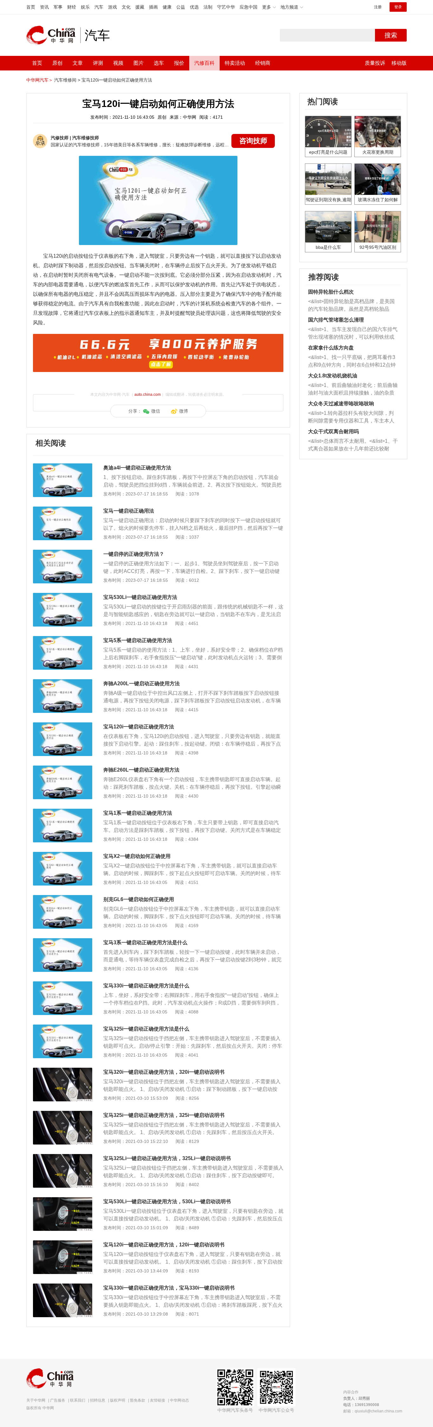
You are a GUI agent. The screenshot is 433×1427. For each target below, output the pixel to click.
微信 (155, 411)
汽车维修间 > (67, 80)
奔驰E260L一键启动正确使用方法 (141, 770)
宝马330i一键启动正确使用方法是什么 (146, 985)
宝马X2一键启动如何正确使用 (137, 856)
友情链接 (157, 1400)
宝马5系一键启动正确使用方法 (137, 640)
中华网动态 (179, 1400)
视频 (118, 63)
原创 (57, 63)
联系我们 (77, 1400)
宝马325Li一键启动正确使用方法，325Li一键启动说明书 (167, 1158)
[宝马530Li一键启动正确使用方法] (62, 596)
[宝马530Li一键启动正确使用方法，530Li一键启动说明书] (62, 1200)
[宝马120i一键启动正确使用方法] (62, 725)
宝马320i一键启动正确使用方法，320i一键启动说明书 (163, 1072)
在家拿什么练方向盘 (331, 347)
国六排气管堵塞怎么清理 (336, 319)
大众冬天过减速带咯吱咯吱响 (341, 403)
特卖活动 (235, 63)
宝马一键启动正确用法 (128, 511)
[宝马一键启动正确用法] (62, 509)
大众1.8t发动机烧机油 (332, 375)
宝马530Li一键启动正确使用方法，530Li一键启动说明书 (167, 1201)
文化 (126, 7)
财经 (71, 7)
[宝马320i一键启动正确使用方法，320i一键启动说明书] (62, 1070)
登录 (398, 7)
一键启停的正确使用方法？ (133, 554)
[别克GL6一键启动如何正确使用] (62, 898)
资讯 (44, 7)
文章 (78, 63)
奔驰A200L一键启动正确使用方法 (141, 683)
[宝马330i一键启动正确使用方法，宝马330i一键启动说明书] (62, 1286)
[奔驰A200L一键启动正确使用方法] (62, 682)
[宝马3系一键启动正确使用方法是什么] (62, 941)
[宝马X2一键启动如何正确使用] (62, 855)
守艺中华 (226, 7)
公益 (180, 7)
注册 (378, 7)
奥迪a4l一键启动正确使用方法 (137, 467)
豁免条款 (137, 1400)
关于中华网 (35, 1400)
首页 (30, 7)
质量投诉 (375, 63)
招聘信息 (97, 1400)
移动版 (399, 63)
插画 (153, 7)
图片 (138, 63)
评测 (98, 63)
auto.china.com (147, 394)
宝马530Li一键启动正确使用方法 (140, 597)
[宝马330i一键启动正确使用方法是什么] (62, 984)
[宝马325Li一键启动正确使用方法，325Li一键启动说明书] (62, 1157)
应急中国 (248, 7)
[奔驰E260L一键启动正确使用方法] (62, 768)
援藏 (139, 7)
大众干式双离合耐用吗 (333, 431)
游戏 (112, 7)
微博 (183, 411)
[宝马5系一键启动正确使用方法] (62, 639)
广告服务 (57, 1400)
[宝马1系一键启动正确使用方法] (62, 811)
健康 (167, 7)
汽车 (98, 7)
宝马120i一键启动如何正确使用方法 (116, 80)
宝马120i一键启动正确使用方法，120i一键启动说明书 (163, 1244)
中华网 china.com (53, 35)
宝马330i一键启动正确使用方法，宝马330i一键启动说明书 (169, 1288)
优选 (194, 7)
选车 (159, 63)
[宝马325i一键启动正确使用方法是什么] (62, 1027)
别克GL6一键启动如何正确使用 (138, 899)
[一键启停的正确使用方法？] (62, 552)
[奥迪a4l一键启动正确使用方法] (62, 466)
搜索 (391, 35)
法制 (208, 7)
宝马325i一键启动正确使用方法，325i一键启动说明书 (163, 1115)
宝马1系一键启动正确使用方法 (137, 813)
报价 (179, 63)
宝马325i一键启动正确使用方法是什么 (146, 1029)
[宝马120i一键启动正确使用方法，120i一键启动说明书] (62, 1243)
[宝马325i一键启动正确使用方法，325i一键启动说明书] (62, 1114)
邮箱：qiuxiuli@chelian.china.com (372, 1411)
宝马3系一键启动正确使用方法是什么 (145, 942)
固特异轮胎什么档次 (331, 292)
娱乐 (85, 7)
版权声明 (117, 1400)
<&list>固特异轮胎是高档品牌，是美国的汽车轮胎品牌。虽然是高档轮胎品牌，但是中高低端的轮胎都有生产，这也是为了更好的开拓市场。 (351, 306)
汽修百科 (204, 63)
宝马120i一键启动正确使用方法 (138, 726)
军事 (58, 7)
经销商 (262, 63)
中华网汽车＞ (39, 80)
